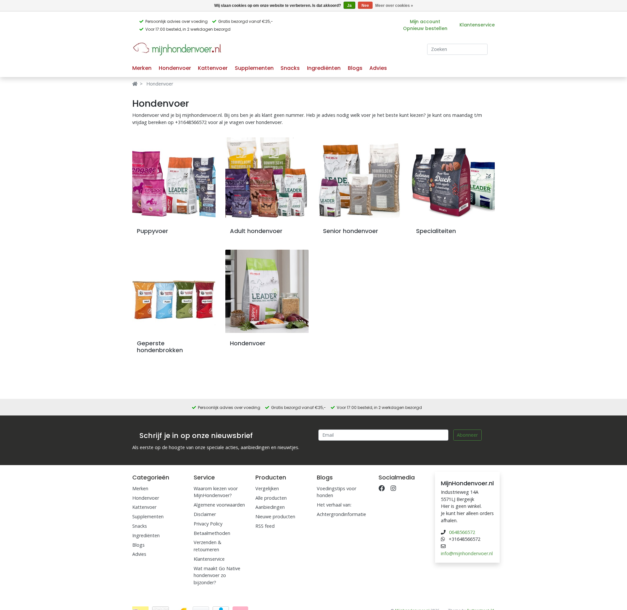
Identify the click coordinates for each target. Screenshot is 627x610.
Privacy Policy (208, 524)
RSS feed (265, 526)
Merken (142, 68)
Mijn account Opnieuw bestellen (425, 25)
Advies (378, 68)
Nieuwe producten (275, 516)
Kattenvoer (213, 68)
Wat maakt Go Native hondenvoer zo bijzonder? (217, 575)
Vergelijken (267, 488)
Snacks (290, 68)
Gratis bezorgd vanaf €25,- (245, 21)
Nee (365, 5)
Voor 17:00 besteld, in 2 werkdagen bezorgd (188, 29)
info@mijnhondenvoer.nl (467, 553)
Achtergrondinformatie (341, 514)
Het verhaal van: (334, 505)
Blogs (355, 68)
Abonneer (467, 435)
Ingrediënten (324, 68)
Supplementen (254, 68)
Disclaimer (205, 514)
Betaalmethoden (212, 533)
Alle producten (271, 498)
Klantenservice (477, 25)
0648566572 (462, 532)
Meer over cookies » (394, 5)
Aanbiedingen (270, 507)
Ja (349, 5)
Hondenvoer (175, 68)
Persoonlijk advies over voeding (176, 21)
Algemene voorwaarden (219, 505)
